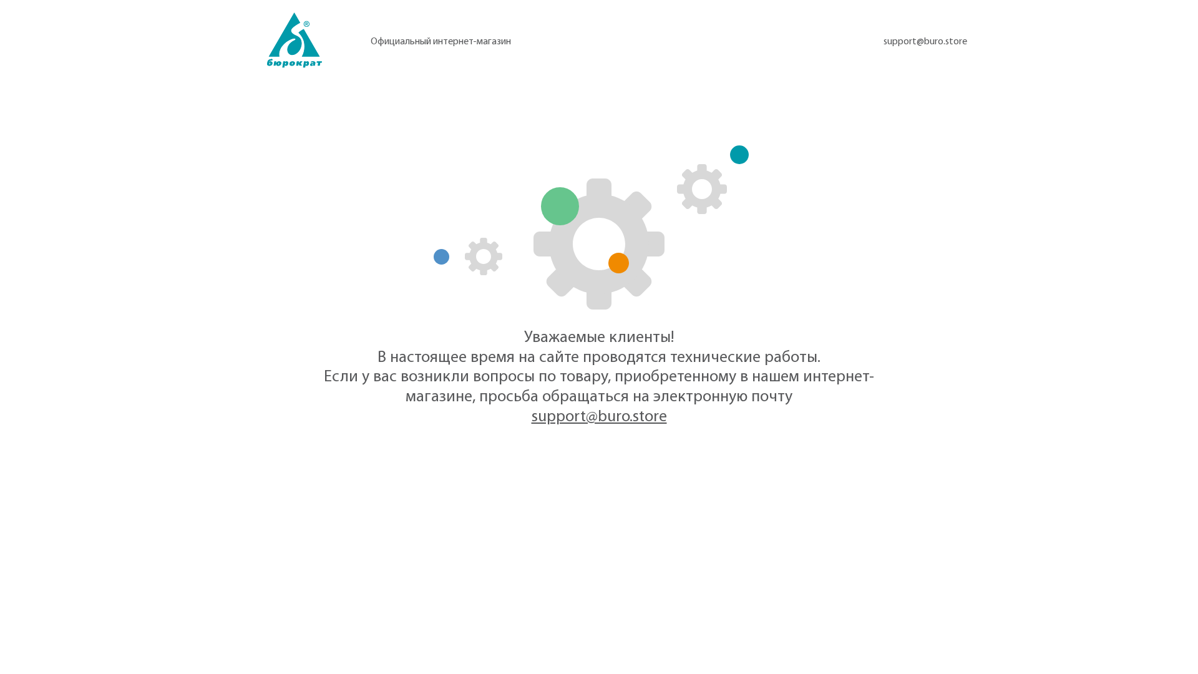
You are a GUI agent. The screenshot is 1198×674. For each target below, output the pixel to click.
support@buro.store (925, 42)
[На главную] (294, 40)
